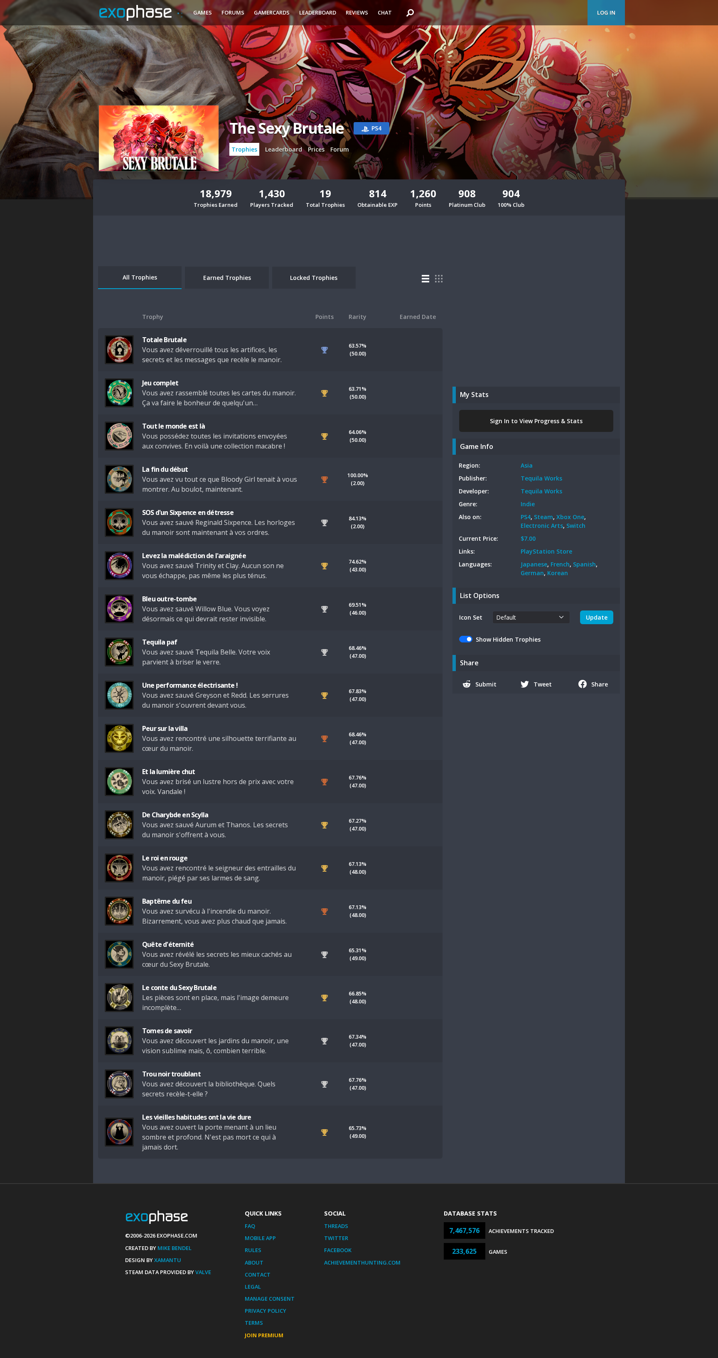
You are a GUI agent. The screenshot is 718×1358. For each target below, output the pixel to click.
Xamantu (167, 1260)
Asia (527, 465)
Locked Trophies (313, 278)
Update (596, 617)
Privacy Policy (265, 1310)
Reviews (357, 12)
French (560, 564)
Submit (486, 684)
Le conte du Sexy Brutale (179, 987)
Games (202, 12)
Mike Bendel (174, 1248)
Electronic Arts (542, 525)
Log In (606, 12)
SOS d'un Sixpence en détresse (188, 512)
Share (599, 684)
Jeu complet (160, 382)
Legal (253, 1286)
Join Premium (264, 1335)
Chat (385, 12)
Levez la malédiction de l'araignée (194, 555)
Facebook (338, 1250)
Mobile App (260, 1238)
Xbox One (570, 517)
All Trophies (140, 277)
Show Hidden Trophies (508, 639)
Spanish (584, 564)
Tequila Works (541, 478)
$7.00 (528, 538)
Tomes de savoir (167, 1030)
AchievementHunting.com (362, 1262)
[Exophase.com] (140, 13)
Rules (253, 1250)
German (532, 573)
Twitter (336, 1238)
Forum (339, 149)
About (254, 1262)
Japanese (534, 564)
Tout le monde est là (173, 426)
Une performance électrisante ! (190, 685)
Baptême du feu (167, 901)
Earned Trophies (227, 278)
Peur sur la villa (164, 728)
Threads (336, 1226)
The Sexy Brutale (286, 128)
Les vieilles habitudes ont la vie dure (196, 1117)
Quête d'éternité (168, 944)
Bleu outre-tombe (169, 598)
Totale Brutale (164, 339)
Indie (528, 504)
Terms (254, 1322)
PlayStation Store (546, 551)
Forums (232, 12)
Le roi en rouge (164, 858)
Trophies (244, 149)
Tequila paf (159, 642)
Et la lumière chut (168, 771)
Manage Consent (270, 1298)
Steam (543, 517)
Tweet (543, 684)
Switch (575, 525)
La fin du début (165, 469)
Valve (203, 1272)
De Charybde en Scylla (175, 814)
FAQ (250, 1226)
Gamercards (272, 12)
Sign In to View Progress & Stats (536, 421)
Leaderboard (317, 12)
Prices (316, 149)
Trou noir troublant (171, 1074)
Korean (557, 573)
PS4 (526, 517)
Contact (257, 1274)
